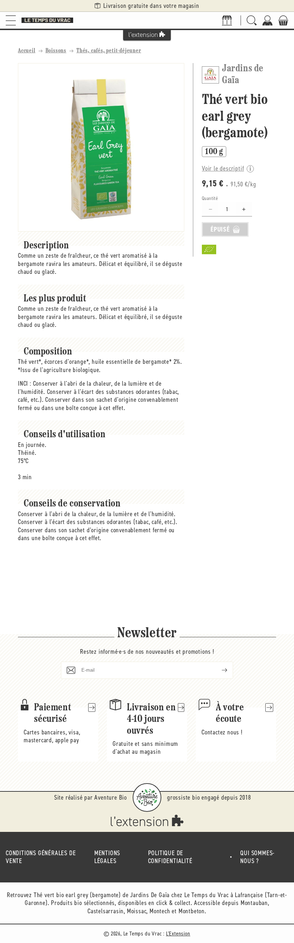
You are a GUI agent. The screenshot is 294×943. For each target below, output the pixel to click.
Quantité (210, 198)
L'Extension (178, 933)
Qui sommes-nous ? (257, 857)
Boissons (56, 51)
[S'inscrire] (218, 670)
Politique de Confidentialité (170, 857)
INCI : (24, 383)
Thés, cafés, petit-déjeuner (108, 51)
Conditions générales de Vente (41, 857)
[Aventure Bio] (147, 797)
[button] (11, 20)
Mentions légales (107, 857)
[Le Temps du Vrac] (47, 20)
